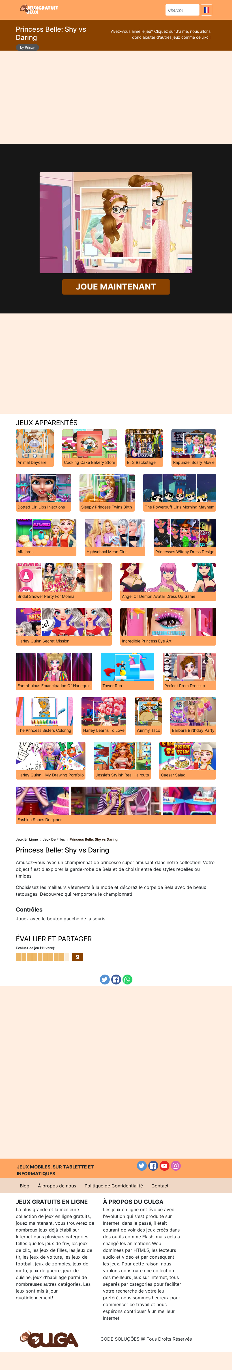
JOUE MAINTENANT (115, 286)
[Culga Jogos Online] (49, 1338)
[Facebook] (116, 979)
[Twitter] (105, 979)
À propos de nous (57, 1186)
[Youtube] (164, 1166)
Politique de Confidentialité (114, 1186)
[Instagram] (176, 1166)
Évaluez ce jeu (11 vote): (35, 948)
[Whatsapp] (127, 979)
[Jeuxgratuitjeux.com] (39, 9)
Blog (24, 1186)
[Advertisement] (116, 97)
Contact (160, 1186)
